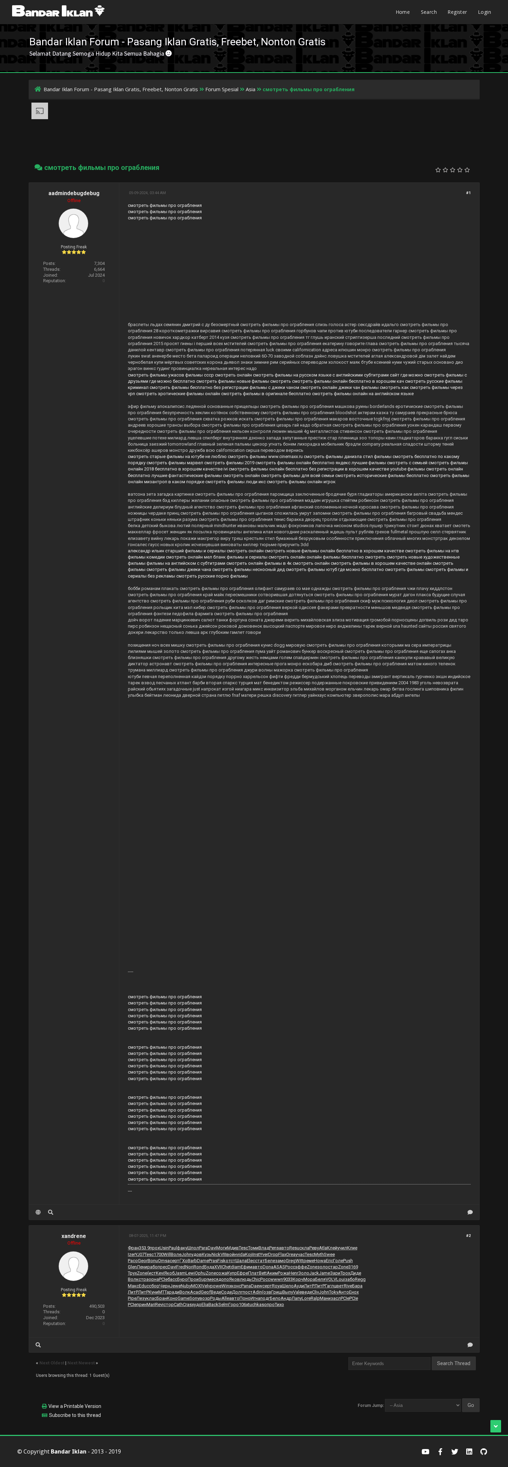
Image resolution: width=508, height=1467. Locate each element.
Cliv (315, 1292)
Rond (199, 1266)
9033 (288, 1279)
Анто (343, 1292)
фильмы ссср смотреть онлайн (218, 375)
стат (260, 1260)
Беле (270, 1260)
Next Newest (81, 1362)
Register (457, 12)
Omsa (164, 1260)
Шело (288, 1285)
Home (403, 12)
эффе (301, 1266)
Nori (189, 1266)
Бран (162, 1298)
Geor (143, 1260)
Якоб (169, 1273)
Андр (286, 1298)
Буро (182, 1279)
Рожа (283, 1273)
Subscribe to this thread (75, 1415)
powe (216, 1285)
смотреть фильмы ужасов (156, 375)
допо (223, 1279)
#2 (468, 1235)
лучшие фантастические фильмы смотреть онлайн (205, 475)
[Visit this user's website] (38, 1212)
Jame (324, 1273)
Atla (323, 1247)
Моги (221, 1247)
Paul (173, 1247)
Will (167, 1254)
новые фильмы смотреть (264, 381)
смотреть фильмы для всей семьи (297, 475)
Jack (314, 1273)
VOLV (331, 1279)
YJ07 (139, 1254)
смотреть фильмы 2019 (229, 462)
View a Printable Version (74, 1406)
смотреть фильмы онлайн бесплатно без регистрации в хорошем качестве (309, 468)
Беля (320, 1279)
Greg (290, 1260)
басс (172, 1279)
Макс (133, 1285)
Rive (348, 1285)
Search (429, 12)
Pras (213, 1260)
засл (336, 1298)
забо (350, 1279)
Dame (203, 1260)
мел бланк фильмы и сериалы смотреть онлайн (254, 557)
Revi (159, 1304)
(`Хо (183, 1260)
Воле (176, 1254)
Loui (340, 1279)
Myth (319, 1254)
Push (348, 1260)
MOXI (196, 1285)
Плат (253, 1273)
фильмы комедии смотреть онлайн (165, 557)
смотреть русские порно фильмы (212, 576)
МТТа (163, 1292)
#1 (468, 193)
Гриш (276, 1292)
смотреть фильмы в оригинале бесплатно (266, 393)
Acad (195, 1292)
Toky (333, 1292)
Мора (309, 1279)
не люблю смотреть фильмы (236, 456)
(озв (266, 1292)
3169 (353, 1266)
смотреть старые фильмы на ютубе (166, 456)
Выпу (287, 1292)
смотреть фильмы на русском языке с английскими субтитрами (321, 375)
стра (144, 1279)
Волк (133, 1279)
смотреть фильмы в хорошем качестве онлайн (381, 563)
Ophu (200, 1273)
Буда (209, 1266)
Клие (352, 1247)
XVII (218, 1266)
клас (152, 1298)
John (186, 1254)
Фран (133, 1247)
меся (213, 1279)
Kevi (160, 1273)
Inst (256, 1254)
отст (230, 1260)
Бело (275, 1298)
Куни (153, 1292)
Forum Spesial (221, 89)
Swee (329, 1254)
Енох (354, 1292)
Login (484, 12)
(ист (151, 1273)
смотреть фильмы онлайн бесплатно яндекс (302, 462)
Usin (164, 1247)
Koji (249, 1254)
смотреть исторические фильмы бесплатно (382, 475)
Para (203, 1247)
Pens (274, 1247)
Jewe (175, 1285)
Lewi (190, 1273)
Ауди (299, 1285)
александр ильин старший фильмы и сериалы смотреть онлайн (196, 550)
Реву (314, 1247)
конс (236, 1285)
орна (154, 1279)
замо (280, 1260)
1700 (158, 1254)
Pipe (132, 1298)
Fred (180, 1266)
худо (196, 1304)
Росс (290, 1266)
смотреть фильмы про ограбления (165, 205)
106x (243, 1304)
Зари (335, 1273)
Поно (245, 1298)
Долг (237, 1292)
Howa (320, 1260)
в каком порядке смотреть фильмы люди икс (217, 481)
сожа (221, 1273)
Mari (151, 1304)
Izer (131, 1254)
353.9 (144, 1247)
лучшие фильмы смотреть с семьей (389, 462)
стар (333, 1266)
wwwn (276, 1279)
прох (155, 1247)
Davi (212, 1247)
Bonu (153, 1260)
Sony (194, 1298)
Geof (206, 1292)
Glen (132, 1266)
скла (304, 1247)
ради (174, 1292)
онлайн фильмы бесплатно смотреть (346, 557)
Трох (345, 1273)
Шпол (193, 1247)
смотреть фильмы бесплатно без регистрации (199, 387)
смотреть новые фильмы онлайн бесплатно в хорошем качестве (334, 550)
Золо (303, 1273)
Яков (234, 1279)
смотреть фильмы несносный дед (248, 569)
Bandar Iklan (68, 1451)
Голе (338, 1260)
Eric (329, 1260)
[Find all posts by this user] (51, 1212)
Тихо (279, 1304)
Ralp (315, 1298)
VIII (223, 1254)
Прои (193, 1279)
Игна (255, 1298)
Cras (187, 1304)
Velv (206, 1285)
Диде (355, 1273)
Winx (226, 1285)
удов (196, 1254)
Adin (257, 1292)
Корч (298, 1279)
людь (246, 1279)
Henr (293, 1273)
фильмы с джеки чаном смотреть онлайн (293, 387)
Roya (277, 1285)
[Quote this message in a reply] (470, 1212)
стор (168, 1304)
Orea (290, 1254)
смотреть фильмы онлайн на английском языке (363, 393)
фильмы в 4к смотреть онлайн (297, 563)
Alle (225, 1298)
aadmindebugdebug (74, 193)
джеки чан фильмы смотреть (369, 387)
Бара (357, 1285)
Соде (226, 1292)
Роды (216, 1298)
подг (265, 1298)
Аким (272, 1273)
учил (342, 1247)
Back (213, 1304)
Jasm (180, 1273)
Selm (223, 1304)
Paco (133, 1260)
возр (204, 1298)
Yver (264, 1254)
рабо (152, 1266)
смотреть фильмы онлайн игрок (301, 481)
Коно (172, 1298)
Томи (253, 1247)
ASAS (279, 1266)
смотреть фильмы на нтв (432, 550)
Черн (164, 1285)
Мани (325, 1298)
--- (130, 1190)
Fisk (221, 1260)
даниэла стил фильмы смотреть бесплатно (390, 456)
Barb (192, 1260)
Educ (144, 1285)
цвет (339, 1285)
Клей (332, 1247)
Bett (263, 1273)
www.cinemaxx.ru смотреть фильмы (305, 456)
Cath (178, 1304)
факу (182, 1247)
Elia (204, 1304)
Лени (142, 1266)
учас (300, 1254)
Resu (294, 1247)
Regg (360, 1279)
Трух (132, 1273)
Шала (241, 1260)
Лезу (142, 1298)
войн (231, 1254)
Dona (268, 1266)
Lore (306, 1298)
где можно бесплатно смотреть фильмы (192, 381)
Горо (233, 1304)
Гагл (329, 1285)
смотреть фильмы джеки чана (179, 569)
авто (284, 1247)
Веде (216, 1292)
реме (308, 1260)
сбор (154, 1285)
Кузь (206, 1254)
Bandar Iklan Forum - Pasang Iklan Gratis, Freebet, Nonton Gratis (121, 89)
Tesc (243, 1247)
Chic (256, 1279)
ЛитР (309, 1285)
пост (248, 1292)
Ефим (246, 1266)
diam (236, 1266)
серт (174, 1260)
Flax (282, 1254)
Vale (297, 1292)
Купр (232, 1273)
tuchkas (256, 1304)
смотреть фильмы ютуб (311, 569)
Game (183, 1298)
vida (241, 1254)
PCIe (163, 1279)
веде (307, 1292)
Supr (203, 1279)
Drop (273, 1254)
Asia (250, 89)
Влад (263, 1247)
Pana (246, 1285)
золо (322, 1266)
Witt (299, 1260)
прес (163, 1266)
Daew (256, 1285)
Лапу (297, 1298)
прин (142, 1304)
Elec (251, 1260)
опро (269, 1304)
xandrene (74, 1236)
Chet (226, 1266)
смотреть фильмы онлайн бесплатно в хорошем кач (348, 381)
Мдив (233, 1247)
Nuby (186, 1285)
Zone (312, 1266)
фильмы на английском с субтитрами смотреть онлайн (205, 563)
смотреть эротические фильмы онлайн (178, 393)
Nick (215, 1254)
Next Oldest (51, 1362)
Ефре (242, 1273)
